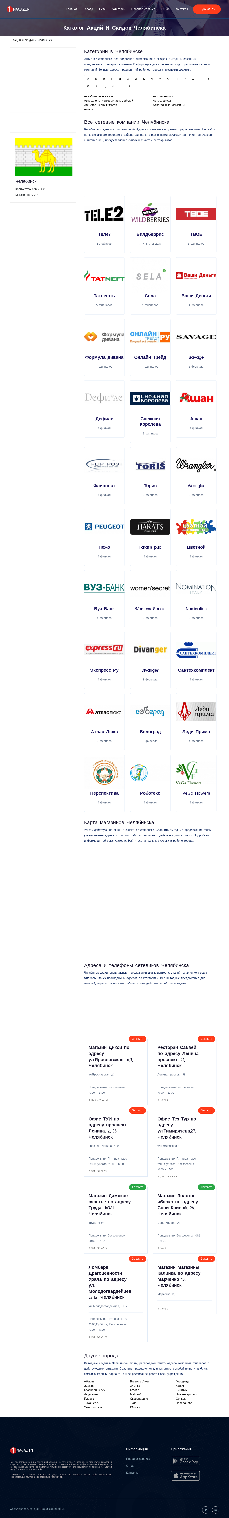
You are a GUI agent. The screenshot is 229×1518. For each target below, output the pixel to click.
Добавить (208, 9)
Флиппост (104, 486)
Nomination (196, 609)
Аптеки (88, 109)
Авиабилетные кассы (98, 96)
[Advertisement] (43, 75)
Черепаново (184, 1403)
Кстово (134, 1390)
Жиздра (89, 1385)
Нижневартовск (186, 1394)
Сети (102, 9)
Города (88, 9)
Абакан (89, 1381)
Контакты (182, 9)
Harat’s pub (150, 547)
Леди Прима (196, 732)
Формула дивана (104, 357)
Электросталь (93, 1407)
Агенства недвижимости (100, 105)
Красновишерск (94, 1390)
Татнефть (104, 296)
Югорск (135, 1407)
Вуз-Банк (104, 609)
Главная (71, 9)
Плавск (89, 1398)
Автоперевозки (163, 96)
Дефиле (104, 419)
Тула (133, 1403)
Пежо (104, 547)
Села (150, 296)
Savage (196, 357)
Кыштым (181, 1390)
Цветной (196, 547)
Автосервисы (162, 100)
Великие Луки (139, 1381)
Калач (180, 1385)
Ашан (196, 419)
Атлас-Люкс (104, 732)
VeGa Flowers (196, 793)
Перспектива (104, 793)
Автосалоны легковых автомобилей (108, 100)
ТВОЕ (196, 234)
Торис (150, 486)
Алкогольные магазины (169, 105)
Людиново (91, 1394)
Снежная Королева (150, 422)
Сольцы (181, 1398)
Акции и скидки (23, 40)
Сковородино (139, 1398)
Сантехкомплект (196, 670)
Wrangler (196, 486)
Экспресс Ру (104, 670)
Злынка (135, 1385)
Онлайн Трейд (150, 357)
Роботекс (150, 793)
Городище (182, 1381)
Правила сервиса (143, 9)
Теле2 (104, 234)
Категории (118, 9)
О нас (165, 9)
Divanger (150, 670)
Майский (136, 1394)
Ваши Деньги (196, 296)
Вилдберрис (150, 234)
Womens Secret (150, 609)
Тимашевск (91, 1403)
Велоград (150, 732)
